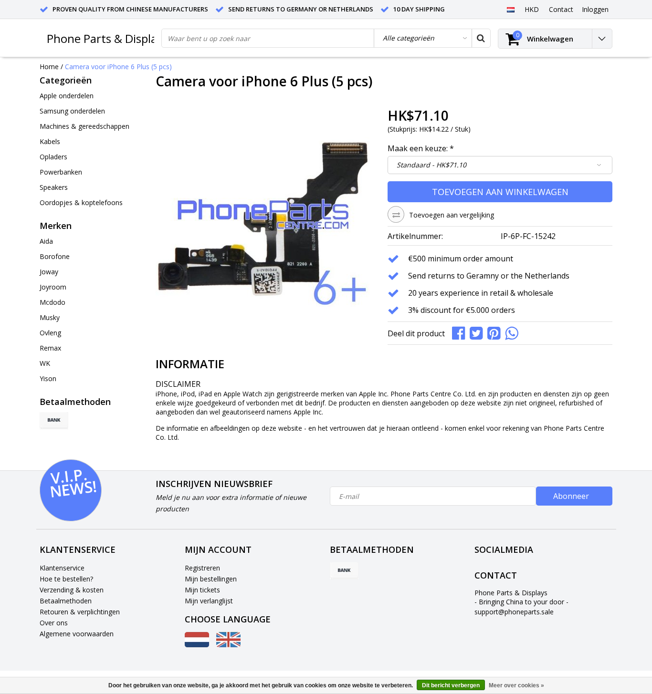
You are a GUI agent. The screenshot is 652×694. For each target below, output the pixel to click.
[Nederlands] (510, 9)
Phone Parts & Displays (107, 38)
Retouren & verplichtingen (80, 611)
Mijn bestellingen (211, 578)
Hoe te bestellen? (66, 578)
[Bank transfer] (54, 420)
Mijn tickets (202, 589)
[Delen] (461, 332)
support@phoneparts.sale (514, 611)
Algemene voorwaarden (77, 633)
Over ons (54, 622)
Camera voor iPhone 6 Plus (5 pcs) (118, 66)
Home (49, 66)
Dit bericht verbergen (451, 685)
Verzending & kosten (72, 589)
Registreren (202, 567)
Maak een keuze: (421, 148)
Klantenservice (62, 567)
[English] (228, 644)
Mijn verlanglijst (209, 600)
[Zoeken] (480, 38)
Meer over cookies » (516, 685)
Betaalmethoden (66, 600)
